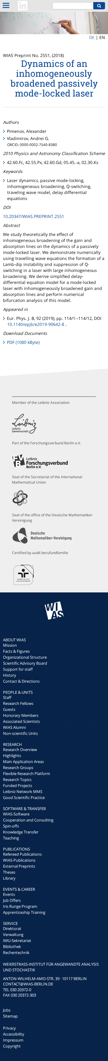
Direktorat (12, 928)
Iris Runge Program (20, 906)
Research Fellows (18, 703)
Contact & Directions (21, 681)
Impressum (13, 1040)
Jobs (6, 1010)
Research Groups (18, 767)
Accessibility (13, 1034)
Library (9, 878)
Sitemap (10, 1016)
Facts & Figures (16, 651)
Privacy (9, 1028)
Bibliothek (12, 946)
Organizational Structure (25, 657)
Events (9, 894)
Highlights (12, 755)
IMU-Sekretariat (17, 940)
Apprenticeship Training (24, 912)
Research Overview (20, 749)
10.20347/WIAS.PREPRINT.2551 (33, 216)
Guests (9, 709)
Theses (9, 872)
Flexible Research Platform (26, 773)
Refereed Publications (22, 854)
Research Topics (17, 779)
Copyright (12, 1046)
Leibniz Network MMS (22, 791)
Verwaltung (13, 934)
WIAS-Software (16, 814)
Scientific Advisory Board (25, 663)
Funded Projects (17, 785)
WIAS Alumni (14, 727)
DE (91, 37)
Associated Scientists (21, 721)
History (9, 675)
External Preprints (19, 866)
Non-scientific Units (20, 733)
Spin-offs (11, 826)
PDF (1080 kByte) (23, 342)
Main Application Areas (23, 761)
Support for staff (18, 669)
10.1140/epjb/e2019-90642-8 (35, 324)
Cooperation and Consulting (28, 820)
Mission (10, 645)
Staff (7, 697)
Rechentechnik (16, 952)
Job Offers (12, 900)
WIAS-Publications (19, 860)
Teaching (11, 838)
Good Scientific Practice (24, 797)
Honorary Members (20, 715)
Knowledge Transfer (20, 832)
